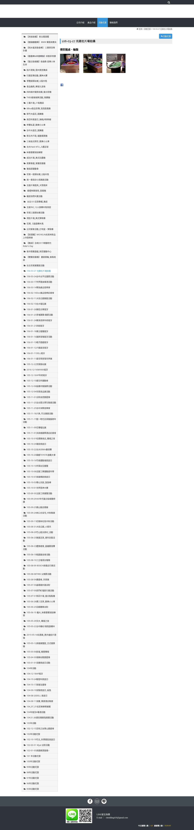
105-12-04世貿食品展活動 (38, 391)
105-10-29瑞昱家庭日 (36, 444)
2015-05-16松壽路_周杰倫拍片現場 (39, 636)
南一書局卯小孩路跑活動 (37, 179)
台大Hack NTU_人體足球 (37, 146)
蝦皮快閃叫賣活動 (34, 196)
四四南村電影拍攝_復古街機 (39, 92)
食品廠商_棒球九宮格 (36, 86)
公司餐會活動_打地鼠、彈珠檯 (40, 229)
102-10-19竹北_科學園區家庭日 (41, 739)
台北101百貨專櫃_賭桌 (37, 201)
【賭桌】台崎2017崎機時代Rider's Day (37, 244)
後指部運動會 (33, 168)
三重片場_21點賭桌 (35, 103)
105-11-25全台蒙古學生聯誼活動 (41, 402)
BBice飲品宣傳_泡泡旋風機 (39, 108)
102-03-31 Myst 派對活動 (38, 745)
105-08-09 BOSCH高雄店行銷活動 (39, 567)
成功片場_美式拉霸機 (36, 157)
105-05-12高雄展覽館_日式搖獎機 (39, 645)
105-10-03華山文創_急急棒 (39, 482)
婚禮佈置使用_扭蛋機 (36, 190)
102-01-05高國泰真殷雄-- (38, 750)
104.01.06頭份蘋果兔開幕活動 (40, 717)
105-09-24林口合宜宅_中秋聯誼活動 (39, 514)
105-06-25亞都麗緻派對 (37, 607)
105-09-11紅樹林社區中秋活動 (40, 521)
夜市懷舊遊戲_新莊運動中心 (39, 251)
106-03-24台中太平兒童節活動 (40, 276)
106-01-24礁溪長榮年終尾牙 (39, 320)
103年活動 (31, 723)
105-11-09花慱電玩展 (36, 427)
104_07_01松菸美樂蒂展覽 (39, 706)
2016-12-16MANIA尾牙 (37, 369)
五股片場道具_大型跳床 (37, 185)
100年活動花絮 (33, 761)
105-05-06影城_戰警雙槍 (38, 651)
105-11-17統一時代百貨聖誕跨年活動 (39, 420)
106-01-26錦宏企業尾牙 (37, 309)
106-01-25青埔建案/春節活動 (40, 314)
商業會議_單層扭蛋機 (36, 163)
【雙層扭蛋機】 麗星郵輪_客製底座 (39, 258)
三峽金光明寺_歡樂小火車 (38, 141)
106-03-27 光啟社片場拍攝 (162, 29)
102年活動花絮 (33, 734)
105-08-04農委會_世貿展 (38, 579)
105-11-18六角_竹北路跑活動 (40, 413)
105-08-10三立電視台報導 (38, 560)
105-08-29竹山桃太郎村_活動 (40, 532)
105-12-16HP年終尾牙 (37, 375)
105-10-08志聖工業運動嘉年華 (40, 471)
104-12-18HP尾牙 (35, 673)
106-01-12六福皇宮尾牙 (37, 347)
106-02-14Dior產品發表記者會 (40, 292)
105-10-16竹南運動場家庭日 (39, 460)
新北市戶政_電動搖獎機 (37, 135)
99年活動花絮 (33, 767)
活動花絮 (147, 29)
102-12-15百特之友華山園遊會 (40, 728)
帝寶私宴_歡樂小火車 (36, 124)
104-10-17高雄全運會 (36, 684)
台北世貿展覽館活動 (35, 265)
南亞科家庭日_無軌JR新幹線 (39, 119)
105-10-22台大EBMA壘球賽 (39, 449)
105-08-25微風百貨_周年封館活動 (39, 539)
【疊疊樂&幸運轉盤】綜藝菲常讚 (41, 56)
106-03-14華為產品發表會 (38, 287)
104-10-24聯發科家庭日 (37, 679)
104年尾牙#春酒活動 (36, 712)
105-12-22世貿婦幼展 (36, 364)
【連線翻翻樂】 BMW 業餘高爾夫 (41, 42)
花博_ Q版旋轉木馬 (35, 223)
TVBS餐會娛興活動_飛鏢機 (38, 97)
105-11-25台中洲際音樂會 (38, 408)
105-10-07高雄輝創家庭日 (38, 476)
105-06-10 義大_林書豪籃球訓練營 (39, 614)
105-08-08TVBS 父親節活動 (39, 574)
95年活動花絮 (33, 789)
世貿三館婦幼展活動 (35, 212)
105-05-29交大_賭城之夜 (38, 621)
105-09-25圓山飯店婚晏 (37, 507)
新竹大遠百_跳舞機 (35, 113)
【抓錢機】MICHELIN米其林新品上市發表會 (39, 236)
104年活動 (31, 668)
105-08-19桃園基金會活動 (38, 554)
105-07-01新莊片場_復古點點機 (41, 596)
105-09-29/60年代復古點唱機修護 (39, 500)
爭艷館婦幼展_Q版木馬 (37, 81)
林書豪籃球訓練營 (34, 152)
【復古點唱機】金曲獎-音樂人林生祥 (39, 63)
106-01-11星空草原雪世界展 (39, 358)
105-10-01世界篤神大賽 (37, 487)
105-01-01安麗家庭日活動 (38, 662)
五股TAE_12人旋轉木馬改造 (39, 207)
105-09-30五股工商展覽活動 (39, 493)
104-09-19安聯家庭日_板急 (39, 690)
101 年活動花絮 (34, 756)
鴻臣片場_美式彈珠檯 (36, 218)
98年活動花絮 (33, 772)
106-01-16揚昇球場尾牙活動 (39, 336)
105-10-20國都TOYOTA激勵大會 (41, 455)
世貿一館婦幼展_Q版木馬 (38, 174)
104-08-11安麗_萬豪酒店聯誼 (40, 701)
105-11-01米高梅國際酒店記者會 (41, 433)
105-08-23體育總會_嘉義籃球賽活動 (39, 547)
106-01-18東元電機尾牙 (37, 331)
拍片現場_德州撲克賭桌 (37, 70)
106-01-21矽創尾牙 (35, 325)
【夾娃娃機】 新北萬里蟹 (38, 36)
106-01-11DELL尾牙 (36, 353)
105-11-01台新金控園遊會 (38, 397)
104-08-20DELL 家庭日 (37, 695)
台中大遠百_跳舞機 (35, 130)
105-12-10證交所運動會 (37, 380)
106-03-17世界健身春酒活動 (39, 282)
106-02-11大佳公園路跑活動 (39, 298)
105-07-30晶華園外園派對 (38, 585)
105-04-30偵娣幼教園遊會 (38, 657)
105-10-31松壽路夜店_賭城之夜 (41, 438)
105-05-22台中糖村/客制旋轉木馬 (39, 628)
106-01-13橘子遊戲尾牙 (37, 342)
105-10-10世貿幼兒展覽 (37, 466)
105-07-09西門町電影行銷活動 (40, 590)
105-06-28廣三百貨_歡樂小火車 (41, 601)
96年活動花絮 (33, 783)
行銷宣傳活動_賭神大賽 (37, 75)
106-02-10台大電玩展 (36, 303)
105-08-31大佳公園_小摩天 (39, 526)
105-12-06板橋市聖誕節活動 (39, 386)
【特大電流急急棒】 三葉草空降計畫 (39, 49)
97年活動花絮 (33, 778)
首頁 (140, 29)
